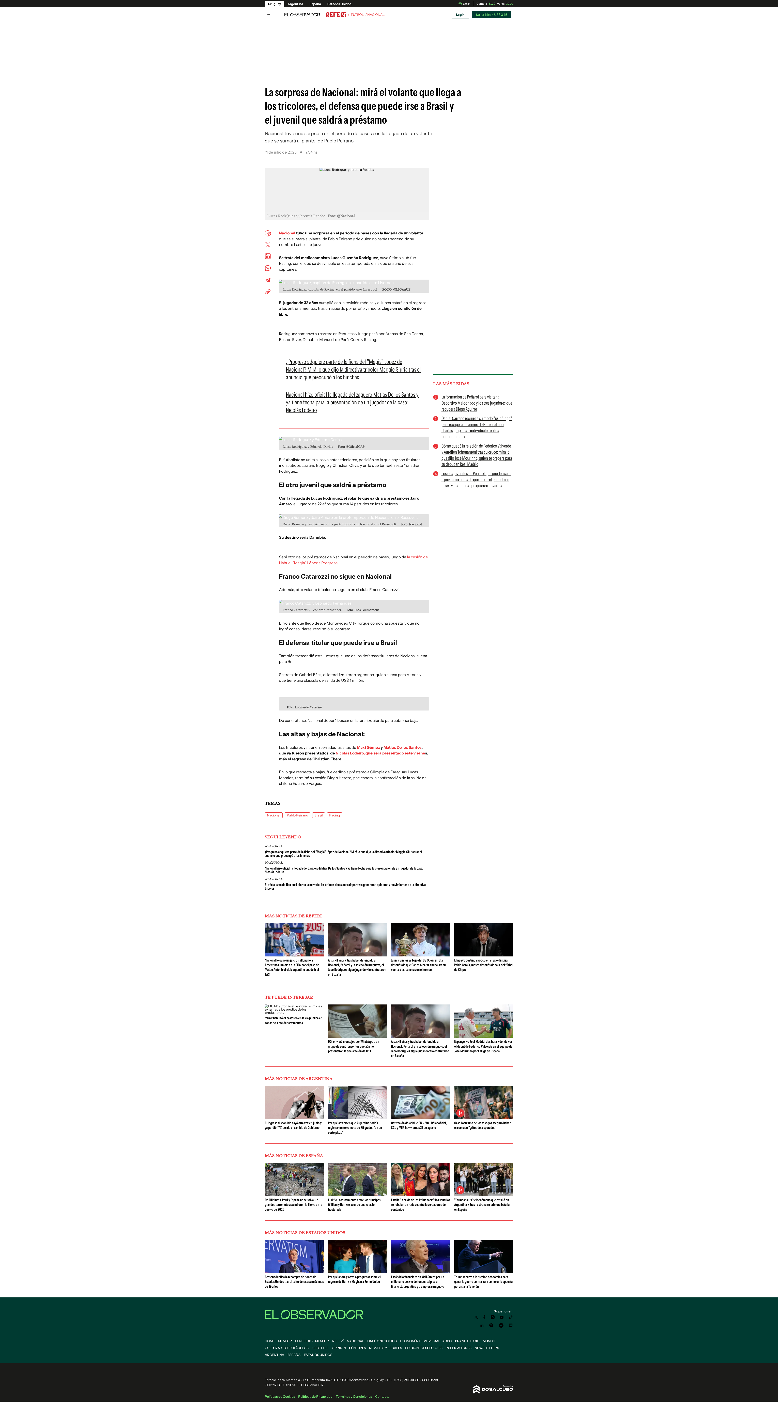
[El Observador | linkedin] (481, 1325)
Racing (334, 815)
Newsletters (487, 1348)
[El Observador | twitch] (510, 1325)
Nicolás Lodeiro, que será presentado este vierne (380, 753)
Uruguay (274, 4)
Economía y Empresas (419, 1341)
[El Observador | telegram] (501, 1325)
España (315, 4)
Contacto (382, 1396)
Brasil (318, 815)
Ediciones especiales (423, 1348)
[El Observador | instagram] (493, 1317)
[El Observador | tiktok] (510, 1317)
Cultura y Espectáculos (287, 1348)
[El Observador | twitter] (476, 1317)
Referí (338, 1341)
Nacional (287, 233)
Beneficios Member (312, 1341)
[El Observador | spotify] (491, 1325)
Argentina (295, 4)
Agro (447, 1341)
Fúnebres (357, 1348)
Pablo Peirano (297, 815)
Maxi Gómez (368, 747)
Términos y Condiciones (354, 1396)
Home (270, 1341)
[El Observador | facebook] (484, 1317)
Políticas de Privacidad (315, 1396)
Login (460, 15)
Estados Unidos (339, 4)
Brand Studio (467, 1341)
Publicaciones (458, 1348)
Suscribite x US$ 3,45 (491, 15)
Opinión (339, 1348)
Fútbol (357, 14)
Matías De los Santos (403, 747)
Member (285, 1341)
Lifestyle (320, 1348)
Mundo (489, 1341)
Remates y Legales (385, 1348)
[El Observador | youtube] (501, 1317)
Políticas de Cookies (280, 1396)
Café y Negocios (382, 1341)
